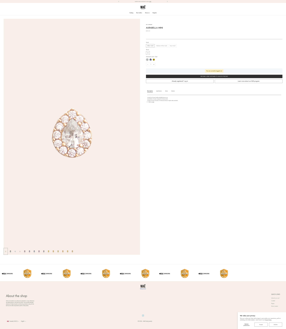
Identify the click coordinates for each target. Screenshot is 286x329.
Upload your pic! (275, 298)
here (150, 1)
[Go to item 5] (25, 251)
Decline (275, 324)
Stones (166, 91)
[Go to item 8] (39, 251)
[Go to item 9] (44, 251)
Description (150, 91)
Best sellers (139, 13)
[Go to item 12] (58, 251)
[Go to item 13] (63, 251)
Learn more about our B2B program (248, 81)
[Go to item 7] (34, 251)
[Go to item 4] (20, 251)
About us (147, 13)
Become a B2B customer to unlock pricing (214, 76)
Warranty (173, 91)
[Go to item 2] (10, 251)
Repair (272, 303)
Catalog (131, 13)
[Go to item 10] (48, 251)
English (22, 321)
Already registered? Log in (180, 81)
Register (155, 13)
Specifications (159, 91)
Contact (273, 301)
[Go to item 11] (53, 251)
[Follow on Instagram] (143, 315)
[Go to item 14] (68, 251)
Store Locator (274, 306)
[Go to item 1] (6, 251)
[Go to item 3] (15, 251)
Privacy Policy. (268, 320)
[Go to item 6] (29, 251)
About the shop (16, 295)
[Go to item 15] (72, 251)
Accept (261, 324)
